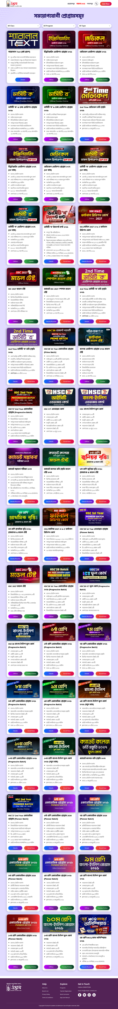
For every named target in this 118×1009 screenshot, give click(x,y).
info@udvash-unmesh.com (89, 991)
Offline (51, 79)
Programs (62, 988)
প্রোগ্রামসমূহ (71, 3)
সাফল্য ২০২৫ (81, 3)
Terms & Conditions (47, 998)
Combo (31, 199)
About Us (44, 988)
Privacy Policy (46, 994)
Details (23, 79)
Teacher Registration (66, 991)
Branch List (45, 991)
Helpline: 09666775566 (84, 987)
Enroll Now (102, 139)
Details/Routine (87, 261)
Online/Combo (31, 441)
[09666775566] (95, 4)
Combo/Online (67, 79)
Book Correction (64, 994)
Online (31, 321)
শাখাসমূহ (90, 3)
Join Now (106, 4)
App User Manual (65, 998)
